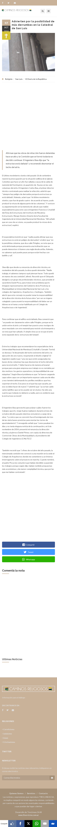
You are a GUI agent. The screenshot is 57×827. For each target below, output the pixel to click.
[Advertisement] (28, 117)
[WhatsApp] (37, 823)
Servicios (31, 793)
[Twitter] (10, 3)
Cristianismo (9, 742)
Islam (5, 738)
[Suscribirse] (52, 778)
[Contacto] (15, 3)
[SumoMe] (53, 823)
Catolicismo (8, 729)
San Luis (19, 79)
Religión (8, 79)
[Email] (45, 823)
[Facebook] (4, 3)
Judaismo (7, 733)
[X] (28, 823)
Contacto (43, 793)
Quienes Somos (16, 793)
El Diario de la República (35, 79)
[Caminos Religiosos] (20, 11)
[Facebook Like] (12, 823)
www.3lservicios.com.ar (28, 815)
